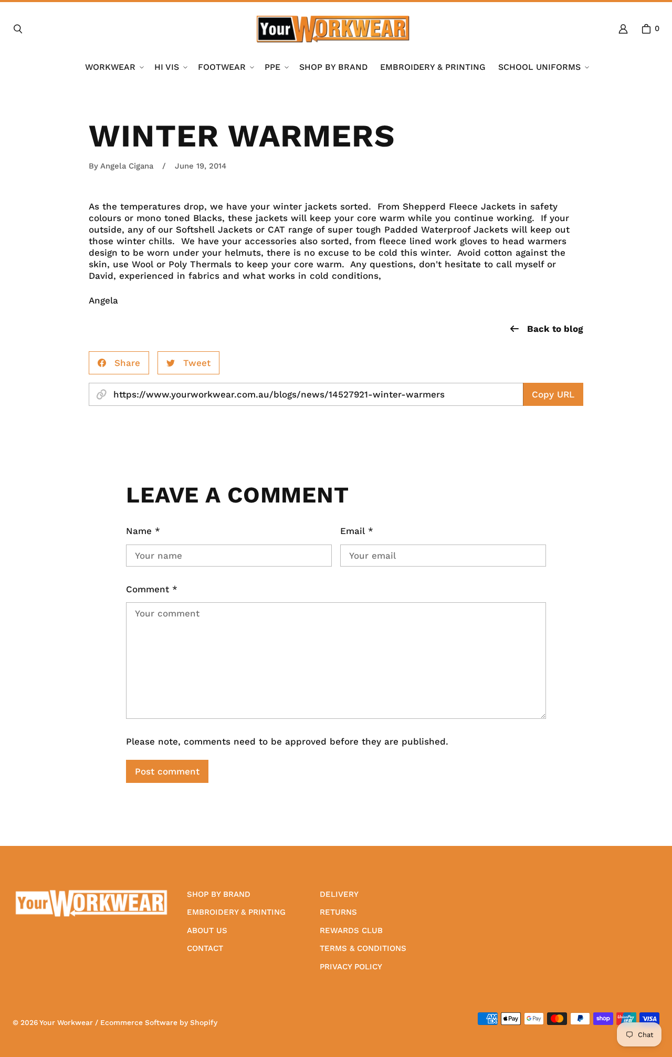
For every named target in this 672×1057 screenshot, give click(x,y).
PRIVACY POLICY (351, 966)
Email (356, 531)
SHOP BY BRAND (218, 894)
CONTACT (205, 948)
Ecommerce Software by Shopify (158, 1022)
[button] (113, 67)
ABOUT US (207, 930)
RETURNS (338, 912)
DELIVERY (339, 894)
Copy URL (553, 394)
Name (143, 531)
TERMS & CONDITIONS (363, 948)
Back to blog (555, 328)
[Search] (17, 28)
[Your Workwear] (333, 29)
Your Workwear (66, 1022)
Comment (151, 589)
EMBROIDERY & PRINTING (236, 912)
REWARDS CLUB (351, 930)
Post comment (167, 771)
